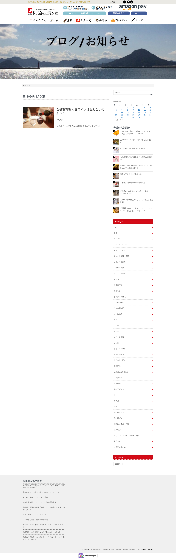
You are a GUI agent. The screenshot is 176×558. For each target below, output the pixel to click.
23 (133, 115)
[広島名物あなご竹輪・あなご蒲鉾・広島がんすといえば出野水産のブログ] (43, 13)
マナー (116, 331)
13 (116, 112)
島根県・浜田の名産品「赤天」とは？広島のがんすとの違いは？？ (136, 167)
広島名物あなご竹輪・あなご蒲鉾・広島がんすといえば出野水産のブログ (116, 549)
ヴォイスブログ (120, 349)
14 (122, 112)
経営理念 (117, 430)
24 (139, 115)
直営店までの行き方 (121, 424)
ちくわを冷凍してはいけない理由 (132, 148)
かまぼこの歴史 (120, 297)
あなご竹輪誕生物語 (121, 256)
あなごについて (120, 250)
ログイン (139, 13)
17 (139, 112)
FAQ (115, 227)
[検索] (151, 94)
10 (139, 110)
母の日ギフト (119, 412)
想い (115, 395)
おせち (116, 279)
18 (145, 112)
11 (145, 110)
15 (128, 112)
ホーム (26, 85)
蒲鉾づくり (118, 441)
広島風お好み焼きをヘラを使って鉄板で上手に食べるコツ (136, 192)
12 (150, 110)
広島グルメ (118, 378)
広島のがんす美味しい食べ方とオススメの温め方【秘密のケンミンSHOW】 (136, 132)
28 (122, 117)
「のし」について (120, 244)
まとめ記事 (118, 314)
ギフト (116, 320)
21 (122, 115)
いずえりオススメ (120, 262)
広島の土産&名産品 (121, 372)
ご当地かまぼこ (120, 302)
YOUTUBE (117, 239)
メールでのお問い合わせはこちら (85, 13)
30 (133, 117)
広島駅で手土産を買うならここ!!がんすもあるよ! (136, 201)
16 (133, 112)
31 (139, 117)
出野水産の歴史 (120, 360)
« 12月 (115, 120)
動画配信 (117, 366)
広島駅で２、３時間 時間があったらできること (136, 141)
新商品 (116, 401)
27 (116, 117)
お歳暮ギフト (119, 285)
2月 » (121, 120)
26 (150, 115)
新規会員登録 (119, 13)
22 (128, 115)
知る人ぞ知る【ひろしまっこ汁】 (132, 174)
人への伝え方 (119, 354)
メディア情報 (119, 337)
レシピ (116, 343)
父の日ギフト (119, 418)
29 (128, 117)
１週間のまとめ (120, 447)
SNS (115, 233)
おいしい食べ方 (120, 274)
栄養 (115, 406)
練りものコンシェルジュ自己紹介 (126, 436)
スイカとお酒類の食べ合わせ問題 (132, 183)
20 (116, 115)
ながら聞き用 (119, 308)
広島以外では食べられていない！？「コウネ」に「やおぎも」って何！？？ (136, 209)
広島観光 (117, 383)
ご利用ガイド (114, 2)
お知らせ (117, 291)
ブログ (116, 326)
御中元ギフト (119, 389)
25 (145, 115)
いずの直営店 (119, 268)
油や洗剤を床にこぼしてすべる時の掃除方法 (136, 158)
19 (150, 112)
